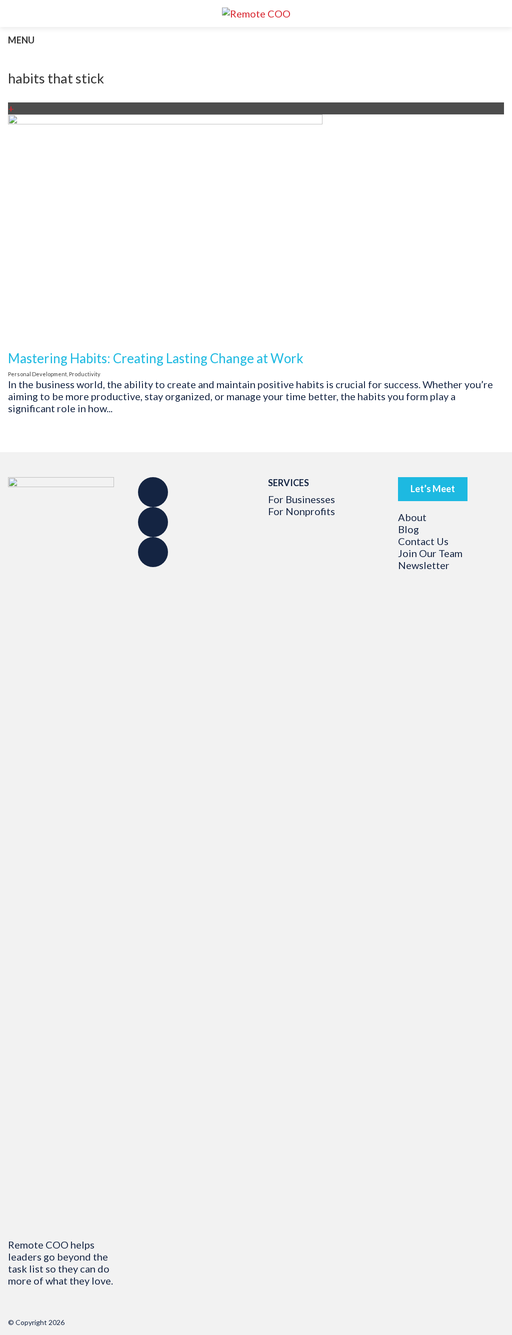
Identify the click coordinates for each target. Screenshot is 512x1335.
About (412, 517)
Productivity (84, 374)
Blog (408, 529)
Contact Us (423, 541)
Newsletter (424, 565)
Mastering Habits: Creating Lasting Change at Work (156, 358)
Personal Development (37, 374)
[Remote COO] (256, 13)
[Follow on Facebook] (153, 492)
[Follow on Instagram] (153, 522)
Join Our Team (430, 553)
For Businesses (301, 499)
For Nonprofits (301, 511)
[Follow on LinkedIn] (153, 552)
